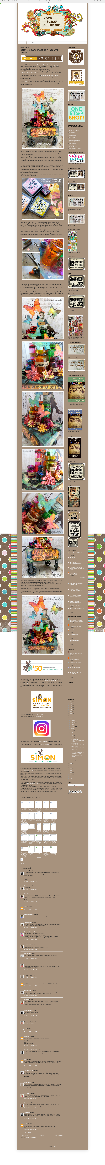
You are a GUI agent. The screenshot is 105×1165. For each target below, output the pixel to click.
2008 (71, 778)
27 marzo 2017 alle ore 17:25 (30, 909)
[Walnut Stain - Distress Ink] (53, 807)
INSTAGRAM (40, 714)
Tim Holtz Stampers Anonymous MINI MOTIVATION (24, 821)
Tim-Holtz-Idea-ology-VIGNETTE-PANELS (46, 820)
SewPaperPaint (27, 953)
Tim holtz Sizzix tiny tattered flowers (46, 842)
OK (63, 2)
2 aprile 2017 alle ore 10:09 (30, 1098)
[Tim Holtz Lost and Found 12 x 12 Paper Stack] (46, 829)
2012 (71, 770)
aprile (72, 735)
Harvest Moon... (73, 558)
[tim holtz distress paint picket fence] (46, 807)
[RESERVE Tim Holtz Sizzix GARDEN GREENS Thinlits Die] (38, 840)
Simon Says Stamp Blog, (27, 770)
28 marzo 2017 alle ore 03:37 (30, 985)
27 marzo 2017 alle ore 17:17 (30, 901)
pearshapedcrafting (28, 914)
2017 (71, 719)
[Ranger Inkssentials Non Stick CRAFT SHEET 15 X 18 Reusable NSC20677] (38, 852)
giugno (72, 732)
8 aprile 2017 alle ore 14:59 (30, 1129)
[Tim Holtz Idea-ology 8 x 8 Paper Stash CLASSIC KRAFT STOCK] (53, 852)
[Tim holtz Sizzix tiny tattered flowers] (46, 840)
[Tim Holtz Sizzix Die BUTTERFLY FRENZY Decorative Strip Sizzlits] (53, 840)
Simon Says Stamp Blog (32, 783)
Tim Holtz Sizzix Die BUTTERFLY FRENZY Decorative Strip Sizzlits (53, 843)
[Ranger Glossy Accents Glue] (24, 840)
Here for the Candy (73, 574)
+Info (59, 2)
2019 (71, 715)
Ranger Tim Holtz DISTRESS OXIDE (24, 809)
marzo (72, 737)
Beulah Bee (27, 885)
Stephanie (26, 1036)
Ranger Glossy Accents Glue (24, 842)
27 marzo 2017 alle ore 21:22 (30, 969)
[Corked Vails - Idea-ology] (31, 828)
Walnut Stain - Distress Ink (53, 809)
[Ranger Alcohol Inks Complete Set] (31, 807)
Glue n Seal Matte (53, 831)
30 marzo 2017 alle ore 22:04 (30, 1065)
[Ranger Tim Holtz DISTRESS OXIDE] (24, 807)
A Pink (25, 1123)
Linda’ (25, 81)
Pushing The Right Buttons (76, 567)
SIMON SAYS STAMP (50, 680)
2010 (71, 774)
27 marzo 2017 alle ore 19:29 (30, 949)
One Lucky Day (73, 573)
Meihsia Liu (26, 1102)
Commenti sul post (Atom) (30, 1137)
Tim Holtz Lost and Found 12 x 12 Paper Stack (46, 831)
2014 (71, 767)
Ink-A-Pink (72, 629)
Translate (79, 787)
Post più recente (24, 1135)
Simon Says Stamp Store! (27, 683)
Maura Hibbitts (72, 143)
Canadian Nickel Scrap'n (75, 662)
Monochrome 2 (73, 554)
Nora (25, 1028)
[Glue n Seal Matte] (53, 829)
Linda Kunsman (28, 922)
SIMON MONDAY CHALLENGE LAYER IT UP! (77, 744)
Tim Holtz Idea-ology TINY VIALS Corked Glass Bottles (24, 832)
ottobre (72, 724)
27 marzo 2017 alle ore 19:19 (30, 939)
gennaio (73, 760)
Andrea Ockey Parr (28, 1070)
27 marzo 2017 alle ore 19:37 (30, 958)
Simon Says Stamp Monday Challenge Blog (47, 65)
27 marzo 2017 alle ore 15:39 (30, 881)
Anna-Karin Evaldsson (74, 130)
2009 (71, 776)
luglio (72, 730)
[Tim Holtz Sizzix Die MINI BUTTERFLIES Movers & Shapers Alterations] (24, 850)
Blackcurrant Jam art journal (75, 563)
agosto (72, 728)
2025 (71, 703)
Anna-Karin (27, 1112)
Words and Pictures (28, 1010)
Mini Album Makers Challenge (77, 608)
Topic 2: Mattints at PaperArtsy (76, 631)
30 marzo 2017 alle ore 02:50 (30, 1055)
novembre (73, 722)
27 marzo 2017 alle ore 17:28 (30, 918)
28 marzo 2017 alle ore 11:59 (30, 1006)
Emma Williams (27, 1082)
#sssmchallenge (43, 741)
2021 (71, 711)
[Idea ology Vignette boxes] (38, 818)
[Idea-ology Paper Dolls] (31, 818)
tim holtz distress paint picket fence (46, 809)
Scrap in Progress (74, 634)
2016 (71, 763)
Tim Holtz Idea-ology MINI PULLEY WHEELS (53, 821)
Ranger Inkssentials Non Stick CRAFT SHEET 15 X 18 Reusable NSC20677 (39, 855)
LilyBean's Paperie (74, 640)
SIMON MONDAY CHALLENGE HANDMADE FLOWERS (77, 748)
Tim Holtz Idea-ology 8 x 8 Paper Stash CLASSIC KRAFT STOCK (53, 854)
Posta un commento (27, 1132)
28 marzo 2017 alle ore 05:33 (30, 995)
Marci (25, 906)
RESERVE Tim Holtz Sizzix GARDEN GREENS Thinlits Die (38, 843)
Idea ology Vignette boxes (39, 820)
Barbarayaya (72, 132)
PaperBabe (72, 625)
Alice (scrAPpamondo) (29, 931)
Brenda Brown (27, 990)
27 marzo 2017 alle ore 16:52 (30, 889)
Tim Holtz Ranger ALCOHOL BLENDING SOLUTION (31, 843)
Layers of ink (73, 562)
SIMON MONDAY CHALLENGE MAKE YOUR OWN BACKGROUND (77, 752)
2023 (71, 707)
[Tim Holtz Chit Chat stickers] (39, 829)
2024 (71, 705)
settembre (73, 726)
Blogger (55, 1146)
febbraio (73, 758)
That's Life (72, 557)
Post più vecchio (59, 1135)
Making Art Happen (73, 663)
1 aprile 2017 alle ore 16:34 (30, 1089)
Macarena (26, 999)
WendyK (26, 1020)
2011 (71, 772)
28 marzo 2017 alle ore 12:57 (30, 1015)
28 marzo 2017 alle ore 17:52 (30, 1023)
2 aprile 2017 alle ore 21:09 (30, 1118)
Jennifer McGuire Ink (74, 619)
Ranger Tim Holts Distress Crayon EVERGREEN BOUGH (38, 810)
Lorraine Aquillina (73, 139)
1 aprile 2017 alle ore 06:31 (30, 1078)
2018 (71, 717)
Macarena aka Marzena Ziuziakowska (74, 141)
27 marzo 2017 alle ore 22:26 (30, 977)
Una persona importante (74, 659)
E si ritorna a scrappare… (75, 668)
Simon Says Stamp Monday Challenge (50, 75)
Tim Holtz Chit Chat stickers (38, 831)
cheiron (26, 982)
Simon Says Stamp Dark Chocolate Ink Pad (46, 854)
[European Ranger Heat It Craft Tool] (31, 852)
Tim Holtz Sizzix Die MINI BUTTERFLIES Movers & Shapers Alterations (24, 855)
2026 (71, 701)
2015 (71, 765)
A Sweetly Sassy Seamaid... (75, 626)
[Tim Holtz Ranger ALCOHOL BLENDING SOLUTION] (31, 840)
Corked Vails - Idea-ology (31, 830)
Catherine (26, 893)
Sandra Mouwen (73, 146)
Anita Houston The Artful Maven (31, 1049)
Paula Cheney (27, 944)
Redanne (26, 963)
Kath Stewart (27, 1093)
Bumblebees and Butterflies (76, 552)
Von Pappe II (72, 652)
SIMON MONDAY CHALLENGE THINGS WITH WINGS (77, 740)
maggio (72, 734)
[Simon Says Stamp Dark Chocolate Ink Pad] (46, 851)
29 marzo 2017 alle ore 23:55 (30, 1045)
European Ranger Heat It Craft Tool (31, 854)
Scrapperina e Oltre (74, 658)
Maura (25, 1059)
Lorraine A (26, 870)
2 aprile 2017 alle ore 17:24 (30, 1107)
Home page (22, 42)
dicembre (73, 720)
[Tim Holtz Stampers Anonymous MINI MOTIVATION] (24, 818)
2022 (71, 709)
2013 (71, 769)
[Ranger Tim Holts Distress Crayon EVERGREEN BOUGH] (38, 807)
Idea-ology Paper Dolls (31, 820)
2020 (71, 713)
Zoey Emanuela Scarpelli (75, 148)
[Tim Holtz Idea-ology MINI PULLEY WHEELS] (53, 818)
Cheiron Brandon (73, 134)
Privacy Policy (31, 42)
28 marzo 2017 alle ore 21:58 (30, 1031)
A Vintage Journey (74, 589)
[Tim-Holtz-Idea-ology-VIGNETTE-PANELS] (46, 818)
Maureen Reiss (27, 974)
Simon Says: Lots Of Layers (75, 585)
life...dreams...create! (75, 667)
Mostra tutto (82, 577)
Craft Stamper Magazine (75, 595)
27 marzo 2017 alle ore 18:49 (30, 927)
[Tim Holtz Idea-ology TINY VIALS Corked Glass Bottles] (24, 829)
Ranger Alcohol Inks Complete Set (31, 809)
